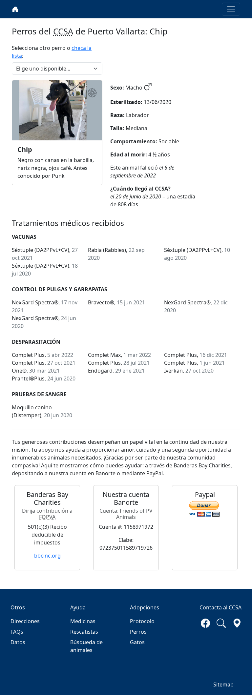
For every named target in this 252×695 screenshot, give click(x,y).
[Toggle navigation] (231, 9)
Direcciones (25, 621)
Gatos (137, 642)
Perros (138, 631)
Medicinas (82, 621)
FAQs (16, 631)
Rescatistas (84, 631)
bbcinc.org (47, 555)
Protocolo (142, 621)
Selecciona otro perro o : (52, 51)
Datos (17, 642)
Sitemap (223, 684)
